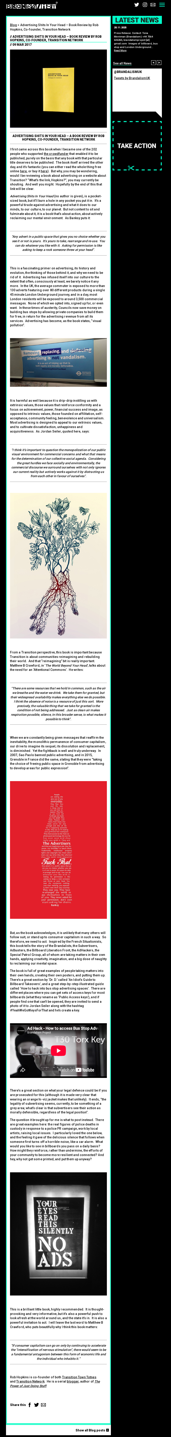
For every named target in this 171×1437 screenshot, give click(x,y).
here (23, 171)
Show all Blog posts (93, 1430)
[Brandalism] (32, 6)
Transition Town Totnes (79, 1377)
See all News (122, 63)
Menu (162, 5)
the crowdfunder (56, 154)
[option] (137, 44)
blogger (73, 1381)
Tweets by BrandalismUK (132, 78)
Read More (120, 50)
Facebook (29, 1405)
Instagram (145, 5)
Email (153, 5)
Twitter (137, 5)
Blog (13, 25)
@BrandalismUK (128, 72)
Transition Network (30, 1381)
